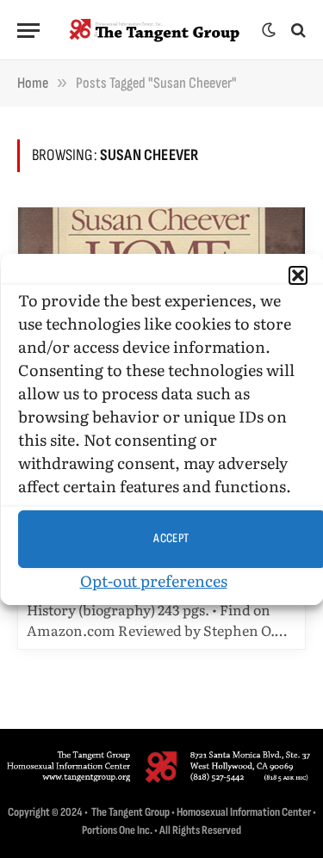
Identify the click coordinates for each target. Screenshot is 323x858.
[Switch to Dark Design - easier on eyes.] (269, 30)
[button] (297, 275)
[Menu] (28, 30)
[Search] (297, 30)
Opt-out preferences (153, 580)
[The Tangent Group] (155, 30)
